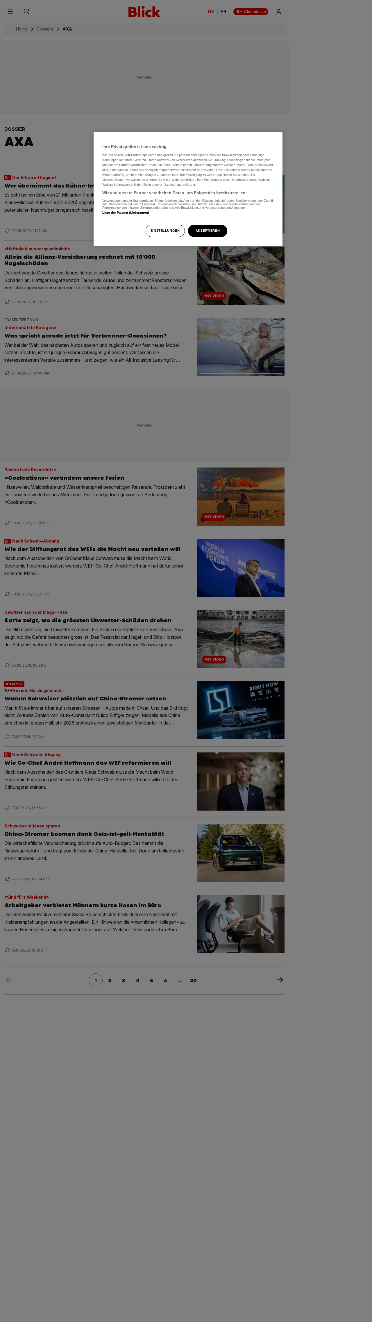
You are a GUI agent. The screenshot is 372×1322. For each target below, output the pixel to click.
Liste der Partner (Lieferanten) (125, 212)
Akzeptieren (208, 230)
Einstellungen (165, 230)
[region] (188, 189)
